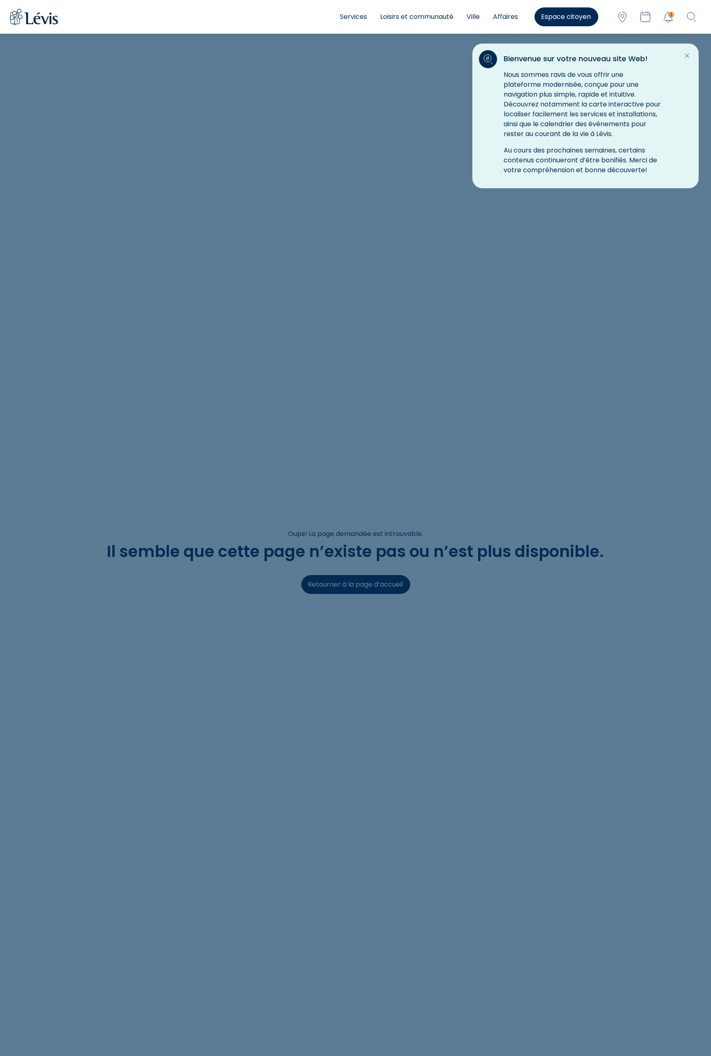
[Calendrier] (645, 17)
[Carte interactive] (622, 17)
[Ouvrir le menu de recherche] (691, 17)
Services (353, 16)
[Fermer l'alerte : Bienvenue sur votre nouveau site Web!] (687, 56)
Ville (473, 16)
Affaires (505, 16)
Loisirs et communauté (416, 16)
